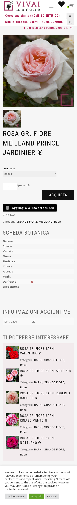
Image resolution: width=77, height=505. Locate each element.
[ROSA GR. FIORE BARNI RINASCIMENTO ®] (12, 419)
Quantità (23, 185)
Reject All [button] (52, 496)
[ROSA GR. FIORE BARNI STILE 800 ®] (12, 375)
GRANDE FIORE (27, 221)
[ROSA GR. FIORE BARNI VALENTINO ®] (12, 352)
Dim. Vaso (9, 168)
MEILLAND (46, 221)
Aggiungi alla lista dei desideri (32, 208)
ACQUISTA (58, 195)
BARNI (38, 360)
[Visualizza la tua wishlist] (61, 5)
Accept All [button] (36, 496)
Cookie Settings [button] (15, 496)
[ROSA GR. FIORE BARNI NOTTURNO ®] (12, 442)
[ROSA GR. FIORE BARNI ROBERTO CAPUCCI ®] (12, 397)
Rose (57, 221)
